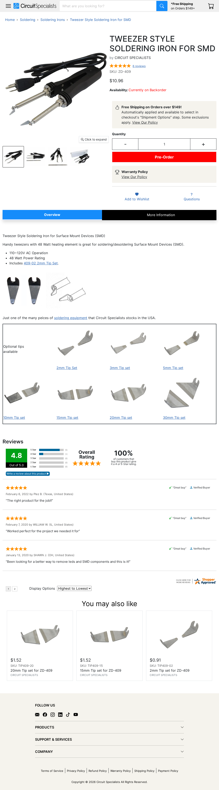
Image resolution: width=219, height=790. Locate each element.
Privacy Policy (76, 770)
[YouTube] (77, 714)
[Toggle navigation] (8, 6)
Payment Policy (168, 770)
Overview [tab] (52, 215)
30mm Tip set (174, 417)
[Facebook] (46, 714)
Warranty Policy (120, 770)
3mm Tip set (120, 368)
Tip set (126, 417)
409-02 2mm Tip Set (41, 263)
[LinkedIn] (62, 714)
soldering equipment (70, 318)
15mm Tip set (67, 417)
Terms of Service (52, 770)
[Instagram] (54, 714)
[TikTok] (70, 714)
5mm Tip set (173, 368)
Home (10, 20)
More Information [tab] (161, 215)
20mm (115, 417)
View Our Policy (145, 122)
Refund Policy (98, 770)
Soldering (27, 20)
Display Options (42, 588)
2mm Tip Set (66, 368)
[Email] (39, 714)
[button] (8, 6)
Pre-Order (164, 157)
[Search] (161, 6)
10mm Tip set (14, 417)
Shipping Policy (144, 770)
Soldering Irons (52, 20)
